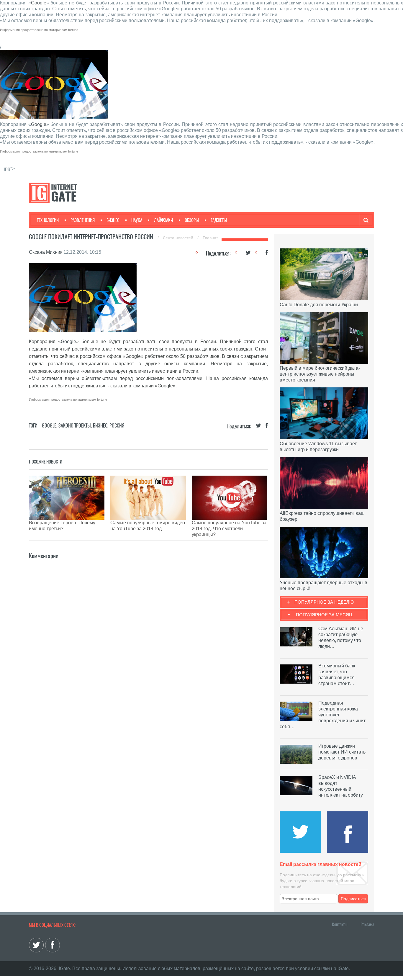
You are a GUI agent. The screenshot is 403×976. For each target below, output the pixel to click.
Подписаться (353, 898)
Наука (136, 220)
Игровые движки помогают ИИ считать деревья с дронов (342, 752)
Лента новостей (178, 237)
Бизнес (113, 220)
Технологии (48, 220)
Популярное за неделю (324, 602)
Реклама (367, 924)
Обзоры (192, 220)
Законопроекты (74, 426)
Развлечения (83, 220)
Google (38, 2)
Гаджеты (219, 220)
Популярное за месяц (324, 614)
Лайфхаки (163, 220)
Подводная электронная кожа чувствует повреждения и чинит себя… (323, 714)
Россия (116, 426)
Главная (211, 237)
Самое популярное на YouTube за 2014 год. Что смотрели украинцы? (229, 528)
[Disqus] (148, 634)
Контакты (339, 924)
